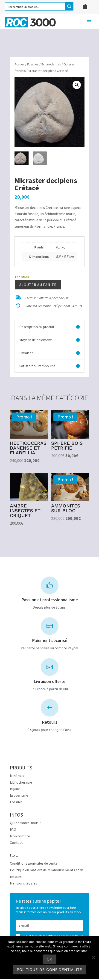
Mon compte (20, 836)
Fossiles (33, 64)
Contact (16, 842)
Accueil (19, 64)
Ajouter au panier (38, 284)
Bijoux (15, 789)
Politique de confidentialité (49, 969)
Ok (49, 959)
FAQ (13, 829)
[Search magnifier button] (69, 6)
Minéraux (17, 775)
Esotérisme (19, 795)
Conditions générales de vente (34, 863)
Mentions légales (23, 883)
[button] (77, 85)
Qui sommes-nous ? (25, 822)
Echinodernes (51, 64)
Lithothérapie (21, 782)
